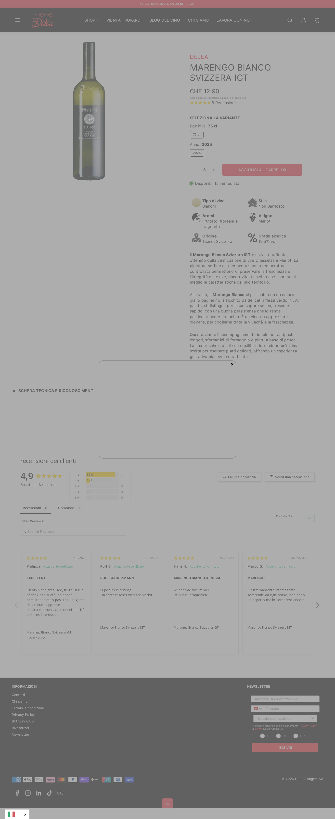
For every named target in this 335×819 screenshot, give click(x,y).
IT (18, 814)
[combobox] (17, 814)
